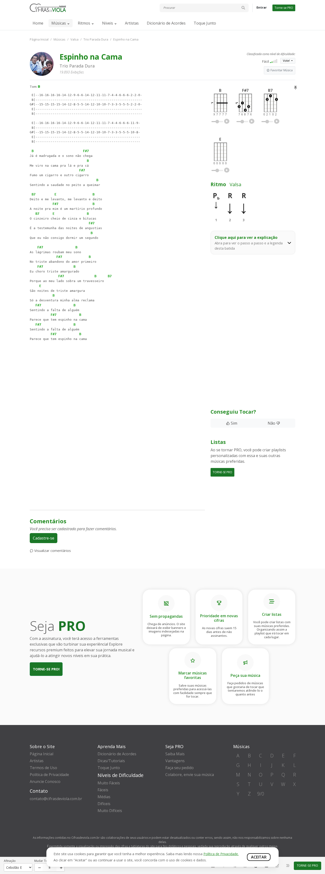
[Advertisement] (117, 390)
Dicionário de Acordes (166, 23)
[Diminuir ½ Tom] (38, 867)
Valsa (74, 39)
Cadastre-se (43, 538)
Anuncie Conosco (45, 781)
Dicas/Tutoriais (111, 760)
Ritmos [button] (84, 23)
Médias (104, 796)
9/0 (260, 794)
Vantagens (175, 760)
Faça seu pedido (179, 767)
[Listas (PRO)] (288, 866)
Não (272, 423)
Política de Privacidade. (221, 854)
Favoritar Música (281, 70)
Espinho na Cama (125, 39)
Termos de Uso (43, 767)
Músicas (58, 23)
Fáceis (103, 789)
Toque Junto (205, 23)
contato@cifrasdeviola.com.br (56, 798)
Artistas (132, 23)
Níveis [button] (107, 23)
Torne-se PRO (284, 8)
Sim (233, 423)
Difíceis (104, 803)
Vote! (287, 61)
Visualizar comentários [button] (52, 550)
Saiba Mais (175, 753)
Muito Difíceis (110, 810)
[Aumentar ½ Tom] (60, 867)
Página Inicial (39, 39)
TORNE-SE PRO (222, 472)
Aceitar (258, 857)
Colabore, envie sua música (189, 774)
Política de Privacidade (49, 774)
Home (38, 23)
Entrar (261, 7)
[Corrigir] (277, 866)
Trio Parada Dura (96, 39)
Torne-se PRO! (46, 669)
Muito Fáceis (109, 783)
